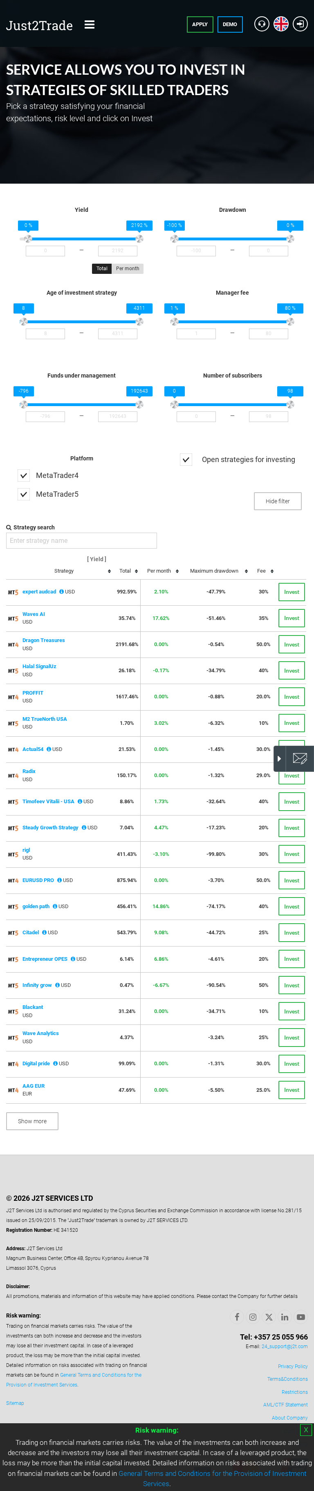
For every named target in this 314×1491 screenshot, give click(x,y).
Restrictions (295, 1392)
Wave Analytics (40, 1033)
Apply (200, 24)
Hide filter (278, 501)
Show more (32, 1121)
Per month (127, 268)
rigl (26, 850)
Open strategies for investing (248, 459)
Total (102, 268)
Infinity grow (37, 985)
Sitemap (15, 1403)
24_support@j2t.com (285, 1346)
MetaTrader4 (57, 475)
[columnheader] (66, 571)
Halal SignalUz (39, 666)
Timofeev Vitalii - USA (48, 801)
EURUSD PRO (38, 880)
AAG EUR (33, 1086)
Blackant (32, 1007)
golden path (35, 906)
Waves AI (33, 614)
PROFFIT (32, 693)
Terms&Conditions (287, 1379)
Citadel (30, 932)
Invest (291, 591)
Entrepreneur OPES (44, 959)
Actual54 (32, 749)
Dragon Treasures (43, 640)
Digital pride (36, 1063)
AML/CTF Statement (285, 1405)
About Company (290, 1418)
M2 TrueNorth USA (44, 719)
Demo (230, 24)
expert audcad (39, 592)
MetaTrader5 (57, 494)
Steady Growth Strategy (50, 827)
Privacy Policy (293, 1366)
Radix (29, 771)
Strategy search (34, 527)
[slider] (28, 239)
